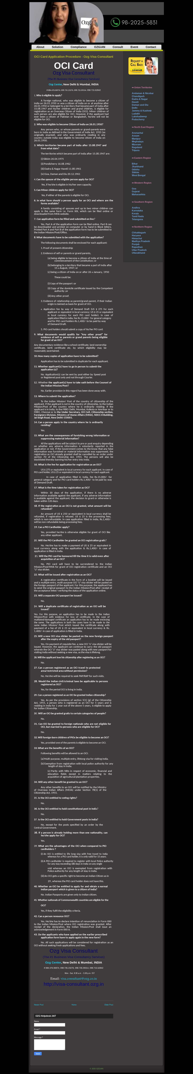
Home (74, 1005)
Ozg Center (55, 84)
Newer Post (39, 1005)
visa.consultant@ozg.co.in (79, 978)
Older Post (108, 1005)
